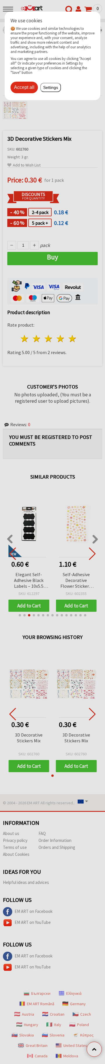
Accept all (24, 87)
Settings (50, 87)
